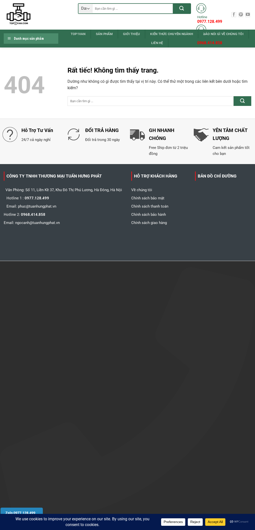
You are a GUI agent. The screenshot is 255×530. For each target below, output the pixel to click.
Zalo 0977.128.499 (20, 513)
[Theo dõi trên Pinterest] (241, 14)
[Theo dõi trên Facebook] (234, 14)
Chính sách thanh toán (149, 206)
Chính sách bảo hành (148, 214)
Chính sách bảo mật (147, 198)
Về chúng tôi (141, 190)
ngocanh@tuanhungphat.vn (37, 223)
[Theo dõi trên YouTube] (248, 14)
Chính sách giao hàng (149, 223)
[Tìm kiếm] (182, 8)
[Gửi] (242, 101)
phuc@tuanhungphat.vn (37, 206)
